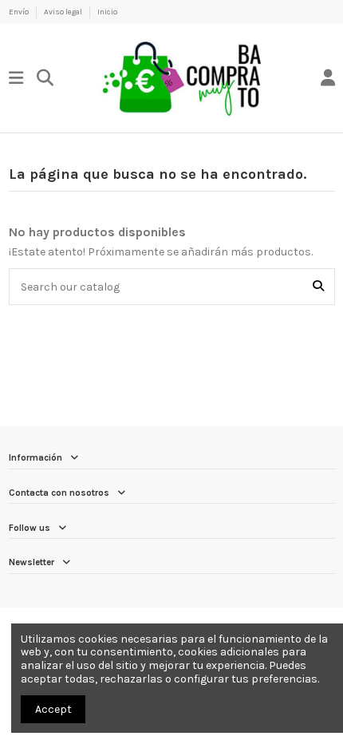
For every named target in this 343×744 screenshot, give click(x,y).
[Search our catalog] (318, 286)
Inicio (107, 11)
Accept (53, 709)
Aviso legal (64, 11)
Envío (19, 11)
